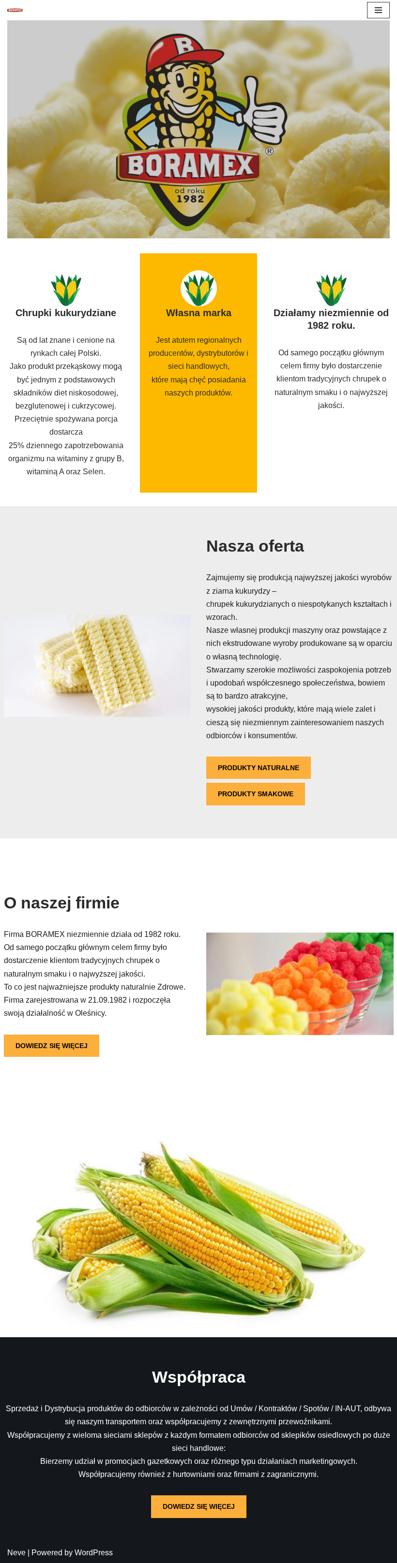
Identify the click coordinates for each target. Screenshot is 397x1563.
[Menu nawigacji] (378, 10)
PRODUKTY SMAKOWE (255, 794)
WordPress (94, 1552)
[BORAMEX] (17, 10)
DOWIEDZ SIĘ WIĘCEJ (51, 1046)
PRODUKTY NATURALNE (258, 768)
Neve (16, 1552)
